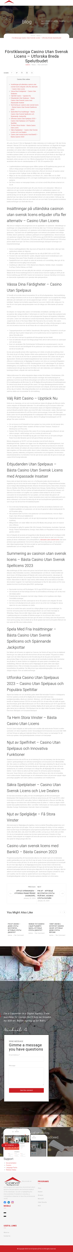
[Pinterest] (22, 73)
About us (6, 1232)
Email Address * (14, 1055)
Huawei (40, 1191)
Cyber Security (42, 1202)
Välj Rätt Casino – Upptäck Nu (21, 96)
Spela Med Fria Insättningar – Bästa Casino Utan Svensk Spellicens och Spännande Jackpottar (23, 114)
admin (28, 65)
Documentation (11, 1163)
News (34, 65)
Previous (31, 887)
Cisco (39, 1188)
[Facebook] (12, 73)
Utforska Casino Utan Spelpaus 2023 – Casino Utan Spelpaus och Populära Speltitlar (24, 121)
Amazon (40, 1195)
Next (39, 887)
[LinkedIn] (27, 73)
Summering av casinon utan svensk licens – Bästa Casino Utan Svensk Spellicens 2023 (24, 107)
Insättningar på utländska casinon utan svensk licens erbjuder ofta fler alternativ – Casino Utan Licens (24, 87)
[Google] (32, 73)
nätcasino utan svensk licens (49, 540)
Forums (8, 1165)
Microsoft (41, 1198)
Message (12, 1065)
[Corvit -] (9, 3)
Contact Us (7, 1236)
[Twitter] (17, 73)
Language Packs (11, 1167)
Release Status (11, 1170)
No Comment (42, 65)
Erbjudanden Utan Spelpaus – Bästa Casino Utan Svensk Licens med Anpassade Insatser (23, 100)
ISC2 (39, 1205)
